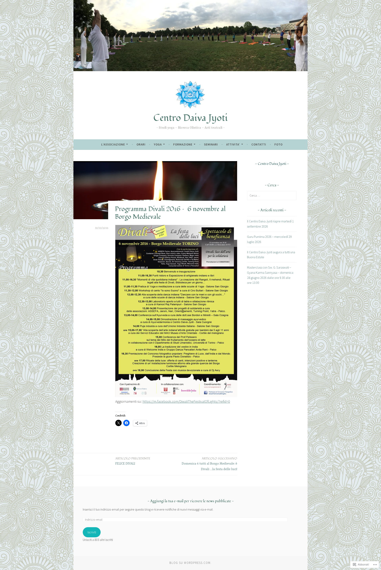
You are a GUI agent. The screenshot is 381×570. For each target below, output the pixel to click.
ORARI (141, 144)
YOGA (158, 144)
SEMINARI (211, 144)
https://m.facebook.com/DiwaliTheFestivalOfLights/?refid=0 (186, 401)
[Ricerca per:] (272, 195)
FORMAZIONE (182, 144)
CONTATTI (258, 144)
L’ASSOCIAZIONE (113, 144)
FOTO (278, 144)
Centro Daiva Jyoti (190, 118)
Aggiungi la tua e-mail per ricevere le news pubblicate (190, 501)
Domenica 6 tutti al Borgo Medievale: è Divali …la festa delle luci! (209, 463)
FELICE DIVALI (132, 461)
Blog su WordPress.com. (190, 563)
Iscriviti (92, 532)
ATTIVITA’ (233, 144)
